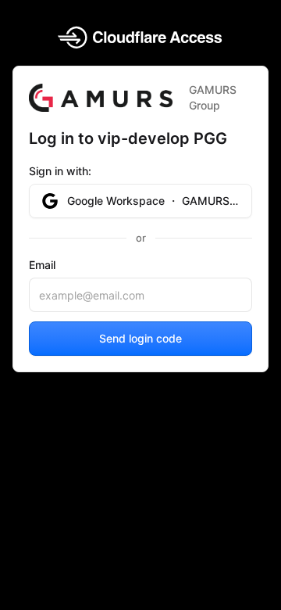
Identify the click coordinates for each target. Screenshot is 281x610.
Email (42, 264)
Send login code (140, 338)
